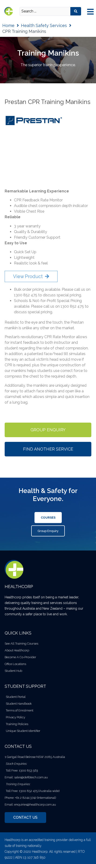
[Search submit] (75, 11)
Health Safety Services (44, 25)
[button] (90, 12)
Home (8, 25)
